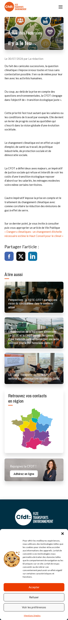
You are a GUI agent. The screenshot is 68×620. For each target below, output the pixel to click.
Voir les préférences (34, 607)
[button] (62, 533)
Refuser (34, 597)
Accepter (34, 587)
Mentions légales (32, 615)
